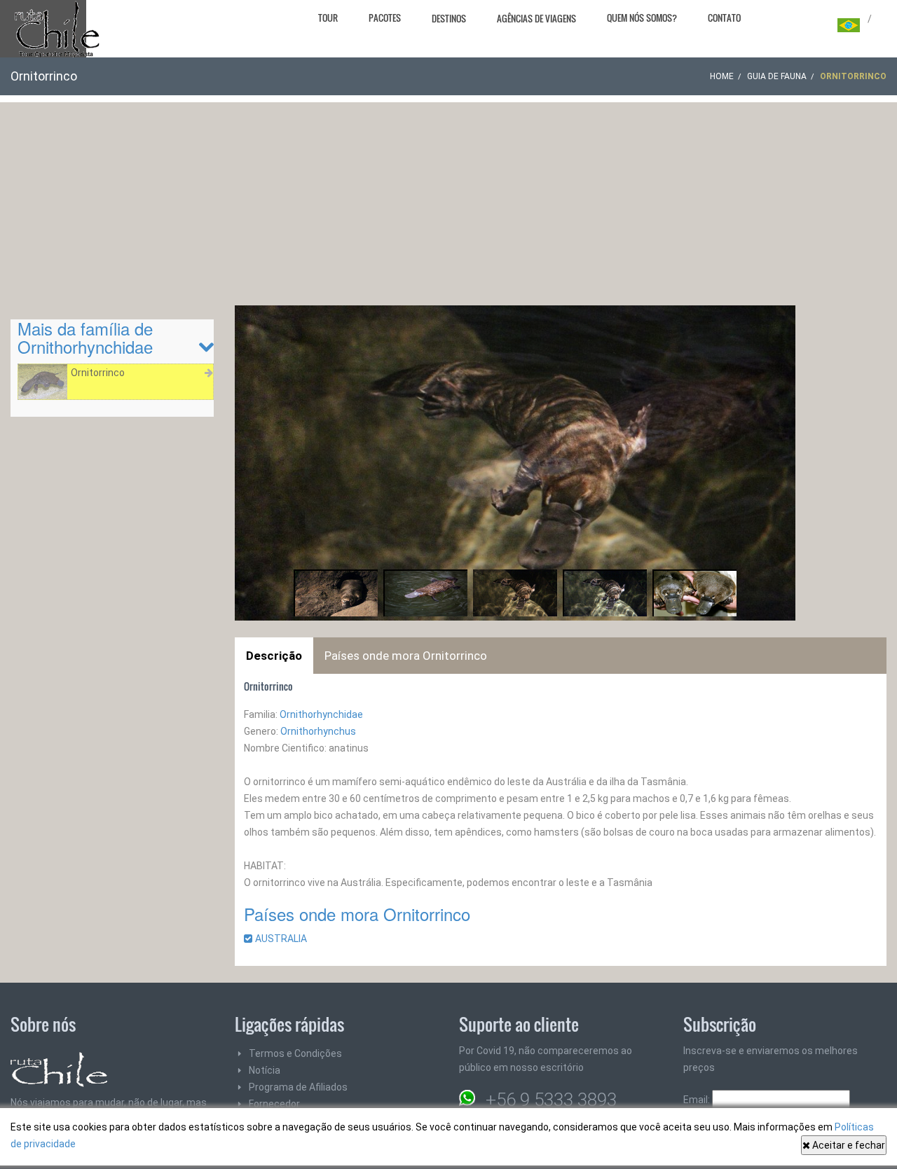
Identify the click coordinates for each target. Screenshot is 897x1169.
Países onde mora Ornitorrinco (405, 656)
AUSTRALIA (285, 938)
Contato (724, 18)
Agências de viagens (536, 18)
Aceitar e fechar (847, 1145)
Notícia (264, 1070)
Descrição (274, 656)
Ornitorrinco (98, 372)
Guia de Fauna (777, 76)
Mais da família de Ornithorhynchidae (85, 337)
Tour (328, 18)
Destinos (449, 18)
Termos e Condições (295, 1053)
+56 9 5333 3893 (551, 1099)
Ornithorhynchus (318, 731)
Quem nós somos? (642, 18)
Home (722, 76)
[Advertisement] (448, 200)
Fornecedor (274, 1103)
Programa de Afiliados (298, 1087)
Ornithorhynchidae (321, 714)
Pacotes (385, 18)
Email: (697, 1099)
